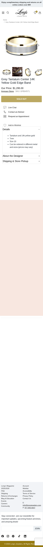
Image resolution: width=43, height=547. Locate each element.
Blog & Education (7, 498)
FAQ (3, 491)
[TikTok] (19, 536)
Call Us (7, 194)
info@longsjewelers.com (32, 505)
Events (3, 501)
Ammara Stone (7, 91)
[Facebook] (2, 536)
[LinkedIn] (25, 536)
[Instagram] (8, 536)
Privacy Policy (28, 496)
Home (5, 20)
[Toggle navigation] (3, 13)
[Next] (38, 45)
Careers (4, 503)
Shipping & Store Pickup (15, 161)
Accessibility (27, 491)
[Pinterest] (13, 536)
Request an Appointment (18, 116)
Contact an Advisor (16, 112)
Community (5, 506)
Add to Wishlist (14, 125)
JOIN (37, 528)
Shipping (4, 493)
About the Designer (13, 156)
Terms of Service (29, 493)
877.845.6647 (30, 508)
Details (6, 129)
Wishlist (25, 488)
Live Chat (12, 108)
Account (26, 486)
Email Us (21, 194)
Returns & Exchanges (9, 496)
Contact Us (27, 498)
